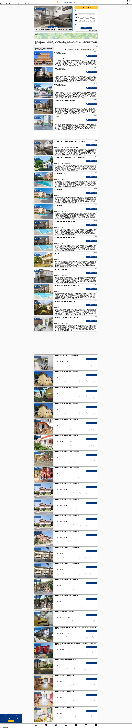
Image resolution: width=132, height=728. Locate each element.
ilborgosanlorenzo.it (66, 2)
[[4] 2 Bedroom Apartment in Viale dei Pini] (43, 106)
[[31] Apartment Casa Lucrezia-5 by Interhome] (43, 570)
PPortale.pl (6, 727)
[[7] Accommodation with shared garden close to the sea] (43, 163)
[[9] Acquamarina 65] (43, 195)
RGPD (17, 719)
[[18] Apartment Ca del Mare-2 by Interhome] (43, 362)
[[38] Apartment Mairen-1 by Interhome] (43, 682)
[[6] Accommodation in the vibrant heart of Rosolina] (43, 147)
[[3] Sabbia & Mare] (43, 90)
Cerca (86, 28)
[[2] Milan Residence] (43, 74)
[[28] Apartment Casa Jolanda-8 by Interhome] (43, 522)
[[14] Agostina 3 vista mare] (43, 275)
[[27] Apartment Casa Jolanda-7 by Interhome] (43, 506)
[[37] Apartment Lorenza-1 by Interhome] (43, 666)
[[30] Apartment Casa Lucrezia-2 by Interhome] (43, 554)
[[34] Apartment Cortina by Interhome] (43, 618)
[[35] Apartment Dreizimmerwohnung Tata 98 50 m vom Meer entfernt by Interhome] (43, 634)
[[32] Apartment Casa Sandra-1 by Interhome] (43, 586)
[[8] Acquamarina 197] (43, 179)
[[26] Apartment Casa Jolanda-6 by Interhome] (43, 490)
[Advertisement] (66, 343)
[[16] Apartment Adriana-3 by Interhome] (43, 307)
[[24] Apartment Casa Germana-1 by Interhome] (43, 458)
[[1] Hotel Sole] (43, 58)
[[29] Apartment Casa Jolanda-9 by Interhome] (43, 538)
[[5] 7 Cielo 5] (43, 122)
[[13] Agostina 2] (43, 259)
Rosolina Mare (38, 53)
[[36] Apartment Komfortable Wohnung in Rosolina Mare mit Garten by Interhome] (43, 650)
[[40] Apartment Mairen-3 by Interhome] (43, 714)
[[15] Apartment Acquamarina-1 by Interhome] (43, 291)
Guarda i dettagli (92, 55)
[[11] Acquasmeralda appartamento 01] (43, 227)
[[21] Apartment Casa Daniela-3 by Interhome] (43, 410)
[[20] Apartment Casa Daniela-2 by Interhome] (43, 394)
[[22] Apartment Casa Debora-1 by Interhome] (43, 426)
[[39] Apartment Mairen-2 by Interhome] (43, 698)
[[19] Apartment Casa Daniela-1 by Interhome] (43, 378)
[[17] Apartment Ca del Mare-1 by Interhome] (43, 323)
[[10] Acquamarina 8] (43, 211)
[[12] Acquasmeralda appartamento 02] (43, 243)
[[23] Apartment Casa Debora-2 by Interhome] (43, 442)
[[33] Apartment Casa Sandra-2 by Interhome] (43, 602)
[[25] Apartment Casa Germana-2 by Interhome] (43, 474)
